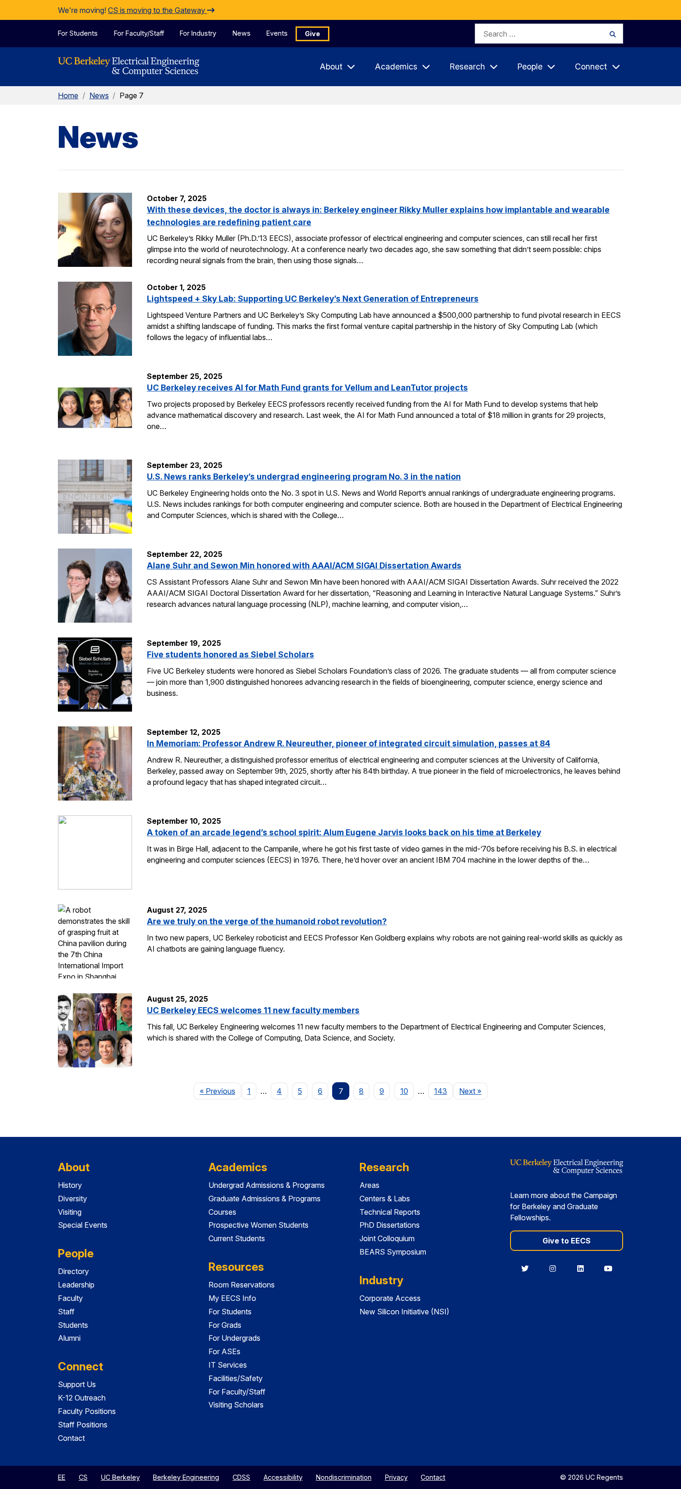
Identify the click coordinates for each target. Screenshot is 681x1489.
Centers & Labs (384, 1198)
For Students (78, 33)
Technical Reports (389, 1212)
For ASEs (224, 1351)
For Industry (198, 33)
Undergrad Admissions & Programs (266, 1185)
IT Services (227, 1364)
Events (277, 33)
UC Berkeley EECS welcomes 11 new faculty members (253, 1010)
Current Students (236, 1238)
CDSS (241, 1477)
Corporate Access (390, 1298)
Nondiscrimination (344, 1477)
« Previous (220, 1091)
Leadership (76, 1284)
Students (73, 1325)
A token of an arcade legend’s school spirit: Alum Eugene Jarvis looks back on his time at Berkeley (344, 832)
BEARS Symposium (392, 1251)
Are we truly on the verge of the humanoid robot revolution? (267, 921)
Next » (473, 1091)
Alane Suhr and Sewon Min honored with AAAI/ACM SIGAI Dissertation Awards (304, 565)
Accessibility (283, 1477)
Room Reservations (241, 1284)
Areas (369, 1185)
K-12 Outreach (82, 1397)
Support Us (77, 1384)
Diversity (72, 1198)
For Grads (224, 1325)
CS (83, 1477)
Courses (222, 1212)
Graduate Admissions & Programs (264, 1198)
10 (404, 1091)
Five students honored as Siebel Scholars (230, 654)
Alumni (69, 1338)
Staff (66, 1311)
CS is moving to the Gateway (157, 10)
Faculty (70, 1298)
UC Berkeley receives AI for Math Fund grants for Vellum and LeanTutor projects (307, 387)
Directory (73, 1271)
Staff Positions (82, 1424)
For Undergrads (234, 1338)
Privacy (396, 1477)
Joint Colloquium (387, 1238)
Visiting (70, 1212)
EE (61, 1477)
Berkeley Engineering (186, 1477)
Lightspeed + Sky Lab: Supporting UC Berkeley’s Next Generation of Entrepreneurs (313, 298)
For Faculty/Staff (139, 33)
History (70, 1185)
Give (312, 34)
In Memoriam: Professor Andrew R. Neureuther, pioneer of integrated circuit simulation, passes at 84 (348, 743)
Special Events (82, 1225)
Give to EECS (566, 1240)
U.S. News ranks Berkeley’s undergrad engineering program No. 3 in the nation (304, 476)
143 (440, 1091)
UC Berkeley (120, 1477)
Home (68, 95)
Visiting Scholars (236, 1404)
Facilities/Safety (235, 1378)
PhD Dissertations (389, 1225)
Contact (71, 1438)
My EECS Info (232, 1298)
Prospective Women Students (258, 1225)
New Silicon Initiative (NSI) (404, 1311)
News (242, 33)
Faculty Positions (87, 1411)
